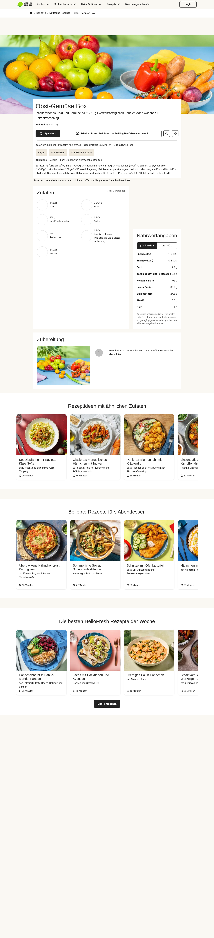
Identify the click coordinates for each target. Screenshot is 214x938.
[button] (81, 192)
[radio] (37, 124)
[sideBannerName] (156, 205)
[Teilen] (175, 133)
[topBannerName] (107, 26)
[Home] (31, 13)
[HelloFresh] (24, 4)
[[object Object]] (166, 133)
